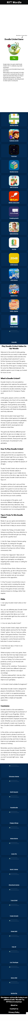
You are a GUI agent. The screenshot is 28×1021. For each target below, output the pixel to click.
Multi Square (14, 792)
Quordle (14, 342)
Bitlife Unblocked (14, 203)
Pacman (14, 156)
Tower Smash (14, 916)
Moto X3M (14, 978)
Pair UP (14, 947)
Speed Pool (14, 296)
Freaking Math (14, 218)
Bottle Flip (14, 993)
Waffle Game (14, 125)
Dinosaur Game (14, 776)
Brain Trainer (14, 869)
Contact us (14, 1009)
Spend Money (14, 234)
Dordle (14, 249)
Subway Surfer (14, 141)
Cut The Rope (14, 962)
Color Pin (14, 854)
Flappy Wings (14, 823)
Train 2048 (14, 900)
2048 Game (14, 265)
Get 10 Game (14, 187)
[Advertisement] (14, 19)
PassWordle (14, 807)
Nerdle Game (14, 172)
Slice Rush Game (14, 885)
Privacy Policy (14, 1012)
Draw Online (14, 326)
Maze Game (14, 838)
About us (14, 1005)
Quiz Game (14, 280)
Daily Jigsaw (14, 311)
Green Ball (14, 931)
